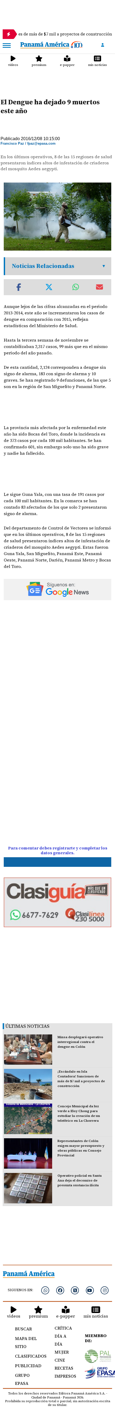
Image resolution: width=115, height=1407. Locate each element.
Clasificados (28, 1356)
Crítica (63, 1328)
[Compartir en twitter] (49, 287)
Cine (60, 1360)
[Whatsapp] (45, 1290)
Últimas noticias (27, 1026)
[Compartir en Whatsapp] (75, 287)
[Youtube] (90, 1290)
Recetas (64, 1368)
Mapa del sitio (26, 1342)
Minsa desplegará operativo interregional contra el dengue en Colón (80, 1042)
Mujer (62, 1352)
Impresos (64, 1376)
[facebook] (60, 1290)
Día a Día (60, 1340)
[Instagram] (104, 1290)
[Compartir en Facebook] (18, 287)
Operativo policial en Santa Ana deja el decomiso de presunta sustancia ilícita (79, 1180)
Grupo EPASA (22, 1379)
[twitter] (75, 1290)
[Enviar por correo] (99, 287)
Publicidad (28, 1366)
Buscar (23, 1329)
